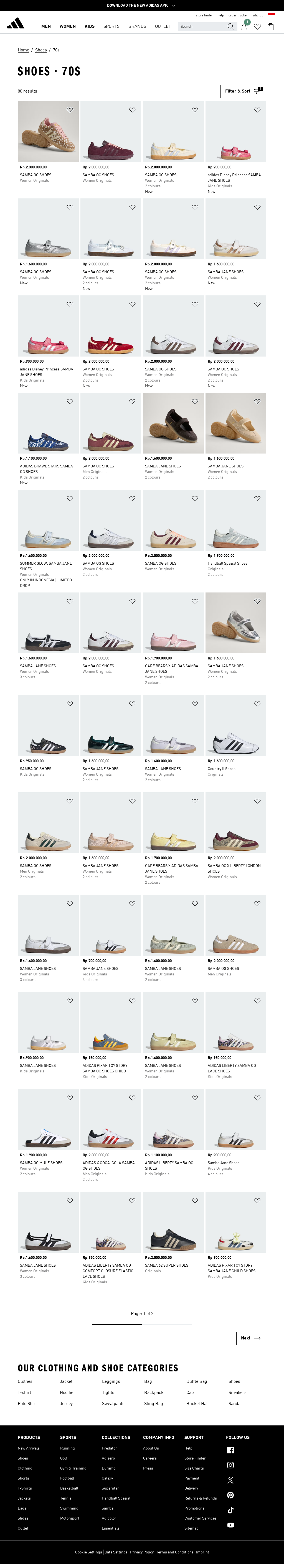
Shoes (234, 1381)
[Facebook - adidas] (246, 1450)
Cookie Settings (88, 1552)
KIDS (90, 26)
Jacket (66, 1381)
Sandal (235, 1404)
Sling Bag (153, 1404)
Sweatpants (113, 1404)
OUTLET (163, 26)
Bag (148, 1381)
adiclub (257, 15)
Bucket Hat (197, 1404)
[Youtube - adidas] (246, 1525)
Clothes (25, 1381)
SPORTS (111, 26)
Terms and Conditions (175, 1552)
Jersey (66, 1404)
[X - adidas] (246, 1480)
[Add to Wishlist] (69, 111)
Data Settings (116, 1552)
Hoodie (66, 1393)
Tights (108, 1393)
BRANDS (137, 26)
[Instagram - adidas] (246, 1465)
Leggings (111, 1381)
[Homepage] (15, 24)
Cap (190, 1393)
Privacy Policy (142, 1552)
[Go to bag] (270, 26)
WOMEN (68, 26)
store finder (204, 15)
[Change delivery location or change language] (271, 15)
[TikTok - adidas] (246, 1510)
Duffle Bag (196, 1381)
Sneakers (238, 1393)
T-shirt (24, 1393)
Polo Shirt (27, 1404)
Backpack (154, 1393)
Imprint (202, 1552)
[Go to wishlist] (257, 26)
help (220, 15)
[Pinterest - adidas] (246, 1495)
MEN (46, 26)
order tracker (238, 15)
